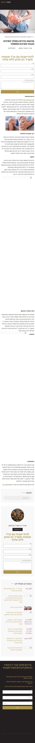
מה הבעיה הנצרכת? (29, 80)
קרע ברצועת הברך (28, 100)
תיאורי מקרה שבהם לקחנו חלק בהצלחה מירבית (18, 686)
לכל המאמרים (17, 529)
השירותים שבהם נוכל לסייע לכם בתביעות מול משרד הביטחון (19, 677)
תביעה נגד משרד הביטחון (18, 319)
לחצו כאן (5, 485)
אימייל (32, 69)
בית (33, 37)
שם (33, 63)
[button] (17, 6)
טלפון (32, 74)
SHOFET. (6, 2)
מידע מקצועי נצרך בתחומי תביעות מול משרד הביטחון (19, 682)
